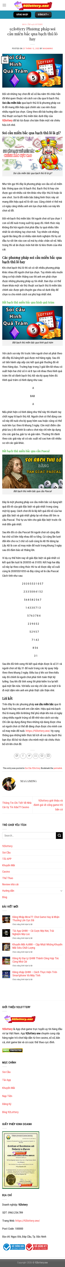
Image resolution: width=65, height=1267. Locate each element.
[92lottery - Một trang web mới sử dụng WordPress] (34, 5)
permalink (58, 768)
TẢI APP (6, 858)
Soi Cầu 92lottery (32, 24)
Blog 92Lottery (10, 1112)
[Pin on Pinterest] (42, 756)
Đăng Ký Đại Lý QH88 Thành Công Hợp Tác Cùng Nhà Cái (35, 960)
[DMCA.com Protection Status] (12, 1050)
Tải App (6, 1079)
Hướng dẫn (8, 890)
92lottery (7, 120)
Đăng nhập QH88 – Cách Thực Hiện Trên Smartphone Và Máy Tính (34, 973)
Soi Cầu (6, 852)
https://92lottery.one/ (38, 730)
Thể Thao (7, 878)
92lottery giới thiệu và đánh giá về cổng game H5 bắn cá (48, 805)
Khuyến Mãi (8, 865)
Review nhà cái (10, 884)
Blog (4, 897)
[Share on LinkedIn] (48, 756)
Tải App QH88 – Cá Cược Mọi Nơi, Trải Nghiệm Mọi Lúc (33, 932)
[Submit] (59, 835)
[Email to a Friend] (36, 756)
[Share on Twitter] (29, 756)
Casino (6, 871)
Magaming (48, 48)
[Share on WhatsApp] (17, 756)
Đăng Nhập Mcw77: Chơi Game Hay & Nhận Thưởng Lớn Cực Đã (35, 918)
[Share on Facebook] (23, 756)
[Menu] (4, 5)
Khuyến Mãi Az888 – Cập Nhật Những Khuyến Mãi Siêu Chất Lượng (37, 946)
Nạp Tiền (7, 1096)
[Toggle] (61, 891)
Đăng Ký (6, 1104)
